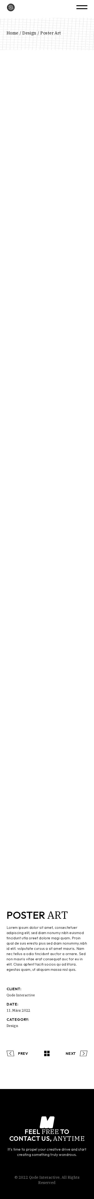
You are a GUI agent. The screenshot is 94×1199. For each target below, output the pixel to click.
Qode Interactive (21, 995)
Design (12, 1026)
